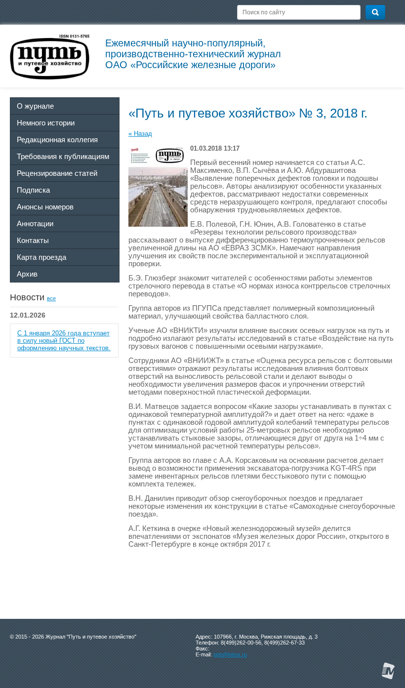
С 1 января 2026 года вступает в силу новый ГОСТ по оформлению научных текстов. (64, 340)
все (51, 298)
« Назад (140, 133)
